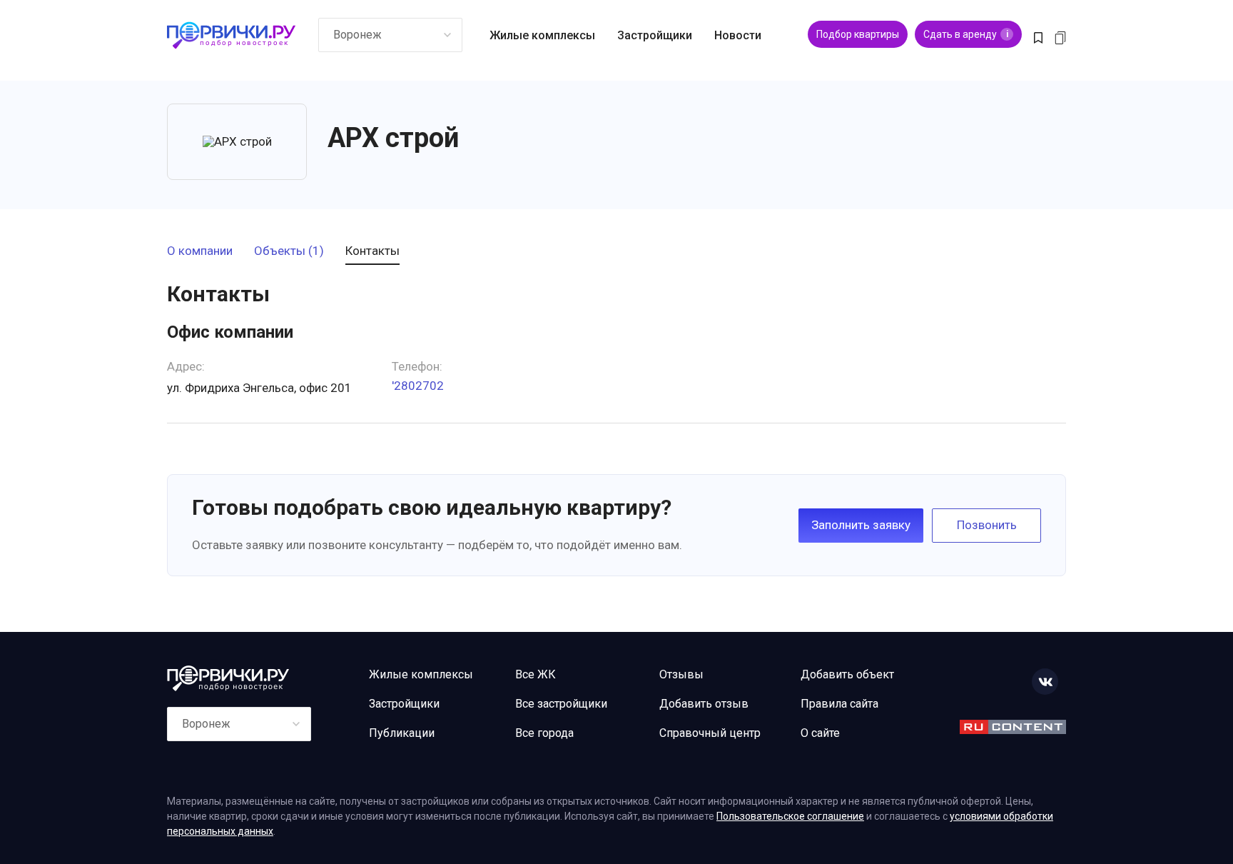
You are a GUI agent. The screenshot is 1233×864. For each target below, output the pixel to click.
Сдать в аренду (965, 34)
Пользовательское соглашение (790, 816)
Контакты (372, 251)
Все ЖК (535, 674)
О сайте (820, 733)
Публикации (402, 733)
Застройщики (654, 35)
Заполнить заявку (860, 525)
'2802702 (418, 386)
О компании (200, 251)
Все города (544, 733)
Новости (737, 35)
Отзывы (681, 674)
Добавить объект (847, 674)
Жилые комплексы (542, 35)
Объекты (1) (289, 251)
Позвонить (987, 525)
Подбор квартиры (857, 34)
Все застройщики (561, 703)
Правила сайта (839, 703)
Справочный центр (710, 733)
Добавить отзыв (704, 703)
